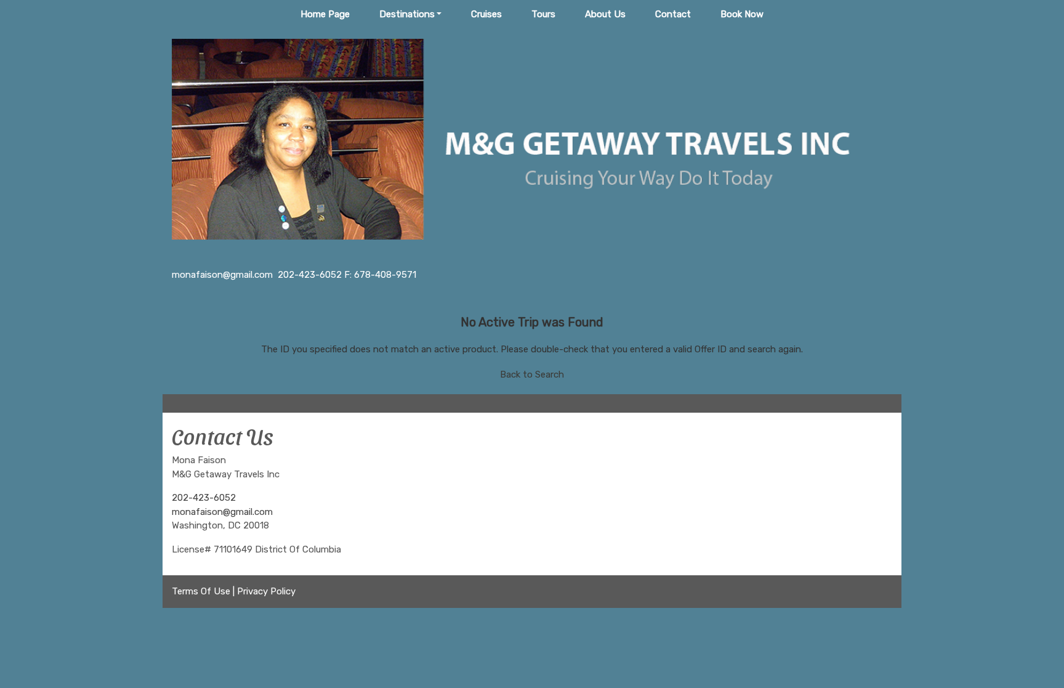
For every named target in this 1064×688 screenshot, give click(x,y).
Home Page (325, 14)
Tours (543, 14)
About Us (605, 14)
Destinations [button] (407, 14)
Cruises (486, 14)
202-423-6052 (204, 497)
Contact (673, 14)
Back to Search (532, 374)
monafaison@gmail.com (222, 511)
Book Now (742, 14)
